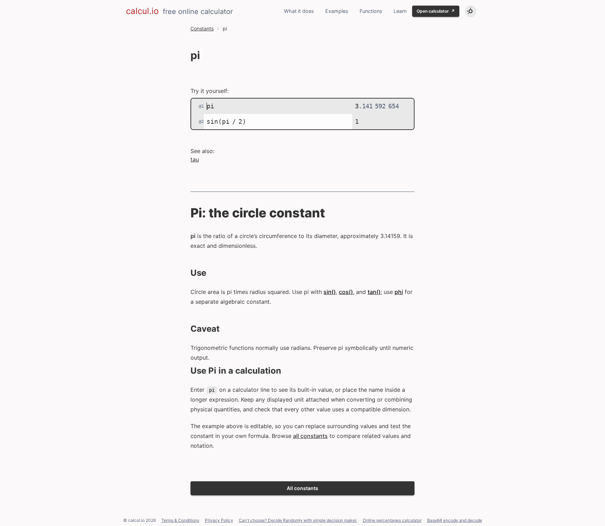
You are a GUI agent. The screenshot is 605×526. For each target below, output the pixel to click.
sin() (330, 291)
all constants (310, 435)
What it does (299, 11)
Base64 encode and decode (454, 520)
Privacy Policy (219, 520)
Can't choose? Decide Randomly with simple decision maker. (298, 520)
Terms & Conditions (180, 520)
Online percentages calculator (392, 520)
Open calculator (436, 11)
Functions (371, 11)
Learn (400, 11)
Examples (336, 11)
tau (194, 159)
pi (212, 106)
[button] (470, 11)
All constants (302, 488)
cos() (346, 291)
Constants (202, 28)
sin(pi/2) (228, 121)
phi (399, 291)
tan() (374, 291)
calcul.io (142, 11)
